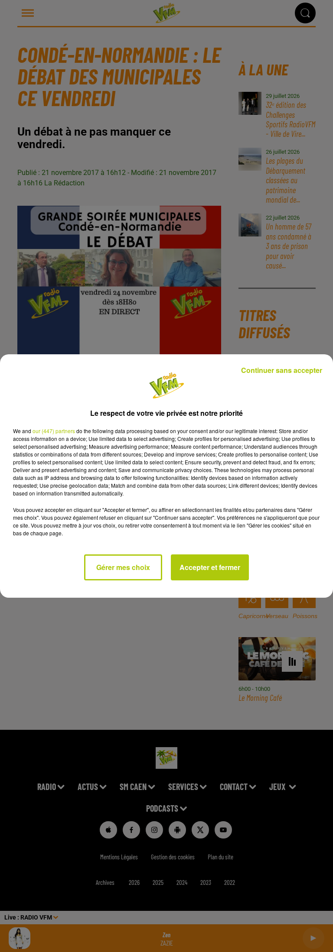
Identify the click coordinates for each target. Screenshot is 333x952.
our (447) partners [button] (54, 430)
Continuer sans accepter (281, 370)
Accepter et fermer (210, 567)
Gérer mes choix (123, 567)
